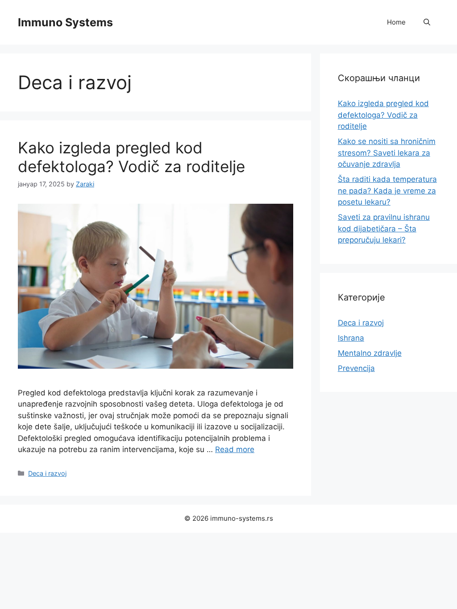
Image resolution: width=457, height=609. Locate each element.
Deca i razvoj (47, 473)
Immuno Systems (65, 22)
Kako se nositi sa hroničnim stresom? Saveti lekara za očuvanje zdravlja (387, 153)
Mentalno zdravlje (370, 353)
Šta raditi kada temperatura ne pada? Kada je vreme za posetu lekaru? (387, 190)
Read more (234, 449)
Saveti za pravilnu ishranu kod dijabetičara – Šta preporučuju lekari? (384, 228)
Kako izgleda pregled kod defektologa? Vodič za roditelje (131, 157)
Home (396, 22)
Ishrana (351, 337)
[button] (427, 22)
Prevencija (356, 368)
